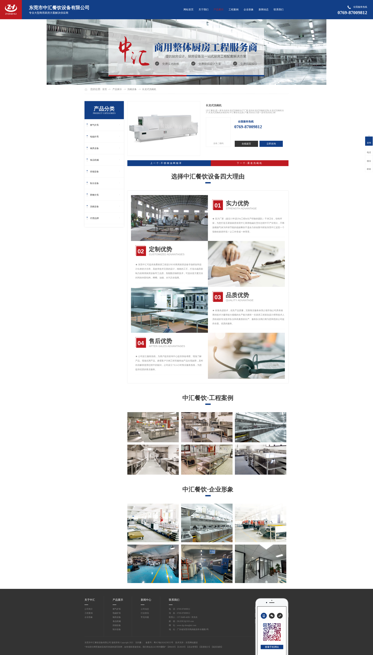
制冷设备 (94, 183)
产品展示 (219, 9)
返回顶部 (217, 647)
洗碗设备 (132, 89)
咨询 (369, 143)
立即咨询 (271, 144)
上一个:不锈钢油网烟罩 (166, 163)
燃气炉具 (94, 125)
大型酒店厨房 (243, 437)
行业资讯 (145, 613)
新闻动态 (264, 9)
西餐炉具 (94, 195)
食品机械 (94, 160)
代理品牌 (94, 218)
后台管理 (192, 647)
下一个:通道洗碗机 (250, 163)
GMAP (181, 647)
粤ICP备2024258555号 (163, 642)
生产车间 (132, 537)
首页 (104, 89)
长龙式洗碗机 (149, 89)
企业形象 (249, 9)
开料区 (185, 578)
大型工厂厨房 (189, 470)
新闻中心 (146, 599)
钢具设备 (94, 148)
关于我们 (204, 9)
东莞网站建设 (191, 642)
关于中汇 (90, 599)
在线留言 (246, 144)
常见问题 (145, 617)
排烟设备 (94, 171)
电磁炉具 (94, 136)
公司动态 (145, 609)
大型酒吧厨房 (135, 437)
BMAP (171, 647)
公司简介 (89, 609)
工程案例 (234, 9)
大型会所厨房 (189, 437)
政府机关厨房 (135, 470)
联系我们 (279, 9)
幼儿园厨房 (241, 470)
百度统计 (205, 647)
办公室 (239, 578)
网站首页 (188, 9)
